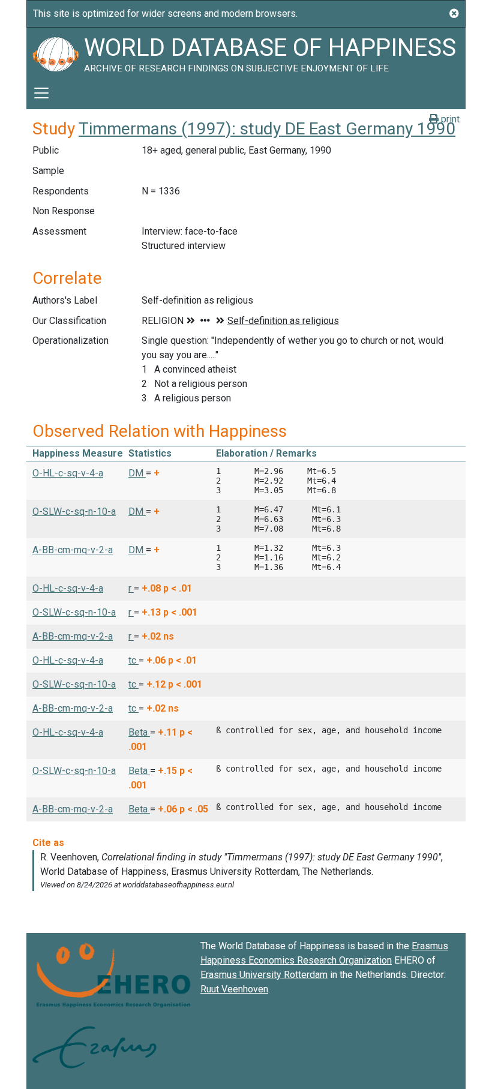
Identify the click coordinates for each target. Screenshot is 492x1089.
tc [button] (133, 660)
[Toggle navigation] (41, 93)
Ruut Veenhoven (234, 989)
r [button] (131, 588)
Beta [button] (139, 732)
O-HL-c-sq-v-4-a (67, 473)
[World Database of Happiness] (55, 52)
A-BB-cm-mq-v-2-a (72, 550)
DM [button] (137, 473)
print (449, 119)
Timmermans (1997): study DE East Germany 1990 (267, 129)
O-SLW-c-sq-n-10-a (74, 511)
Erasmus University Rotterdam (264, 974)
